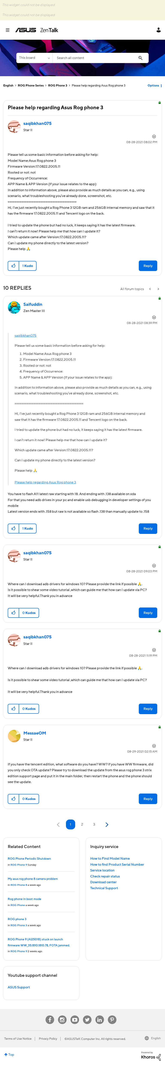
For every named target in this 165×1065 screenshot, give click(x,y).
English (8, 86)
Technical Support (104, 888)
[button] (13, 265)
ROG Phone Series (31, 86)
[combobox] (100, 58)
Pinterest (112, 1015)
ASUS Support (19, 987)
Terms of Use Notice (18, 1039)
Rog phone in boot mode (24, 899)
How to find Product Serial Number (117, 864)
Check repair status (105, 876)
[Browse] (9, 30)
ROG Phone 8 (19, 885)
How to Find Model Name (110, 858)
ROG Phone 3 (57, 86)
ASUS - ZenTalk (36, 30)
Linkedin (99, 1015)
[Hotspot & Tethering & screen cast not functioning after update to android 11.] (150, 289)
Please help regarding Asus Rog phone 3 (45, 482)
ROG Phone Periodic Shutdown (29, 859)
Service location (102, 870)
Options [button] (153, 86)
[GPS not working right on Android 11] (158, 289)
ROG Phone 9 (19, 865)
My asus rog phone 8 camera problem (33, 879)
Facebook (50, 1015)
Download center (103, 882)
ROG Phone (18, 905)
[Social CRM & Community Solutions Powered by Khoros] (151, 1056)
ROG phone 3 (17, 919)
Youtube (74, 1015)
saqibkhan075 (26, 335)
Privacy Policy (48, 1039)
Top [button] (11, 1055)
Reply (148, 266)
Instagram (62, 1015)
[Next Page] (106, 825)
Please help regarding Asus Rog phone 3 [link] (98, 86)
